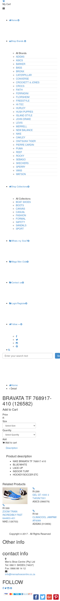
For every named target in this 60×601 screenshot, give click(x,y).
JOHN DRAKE (23, 119)
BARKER (20, 64)
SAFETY (20, 222)
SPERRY (20, 166)
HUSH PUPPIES (24, 111)
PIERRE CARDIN (25, 144)
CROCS (20, 86)
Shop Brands (17, 41)
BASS (19, 67)
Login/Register (18, 303)
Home (14, 20)
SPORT (20, 228)
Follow (14, 324)
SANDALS (21, 225)
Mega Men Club (19, 261)
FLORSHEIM (23, 97)
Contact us (17, 282)
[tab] (12, 448)
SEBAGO (21, 159)
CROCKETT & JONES (27, 82)
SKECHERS (22, 163)
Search (58, 355)
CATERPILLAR (24, 75)
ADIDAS (20, 56)
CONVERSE (22, 78)
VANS (19, 170)
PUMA (19, 148)
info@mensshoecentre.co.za (20, 574)
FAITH (19, 89)
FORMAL (21, 218)
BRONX (20, 71)
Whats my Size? (20, 240)
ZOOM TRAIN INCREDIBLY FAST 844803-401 (12, 515)
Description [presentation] (12, 447)
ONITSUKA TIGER (26, 141)
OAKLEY (20, 137)
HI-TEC (20, 104)
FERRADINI (22, 93)
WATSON (21, 174)
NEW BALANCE (24, 130)
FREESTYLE (23, 100)
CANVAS (20, 208)
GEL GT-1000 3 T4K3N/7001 (40, 496)
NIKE (18, 133)
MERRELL (21, 126)
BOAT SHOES (23, 202)
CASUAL (20, 212)
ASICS (19, 60)
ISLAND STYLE (24, 115)
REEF (19, 152)
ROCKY (20, 155)
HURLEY (20, 108)
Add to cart (11, 442)
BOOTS (20, 205)
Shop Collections (19, 186)
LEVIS (19, 122)
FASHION (21, 215)
